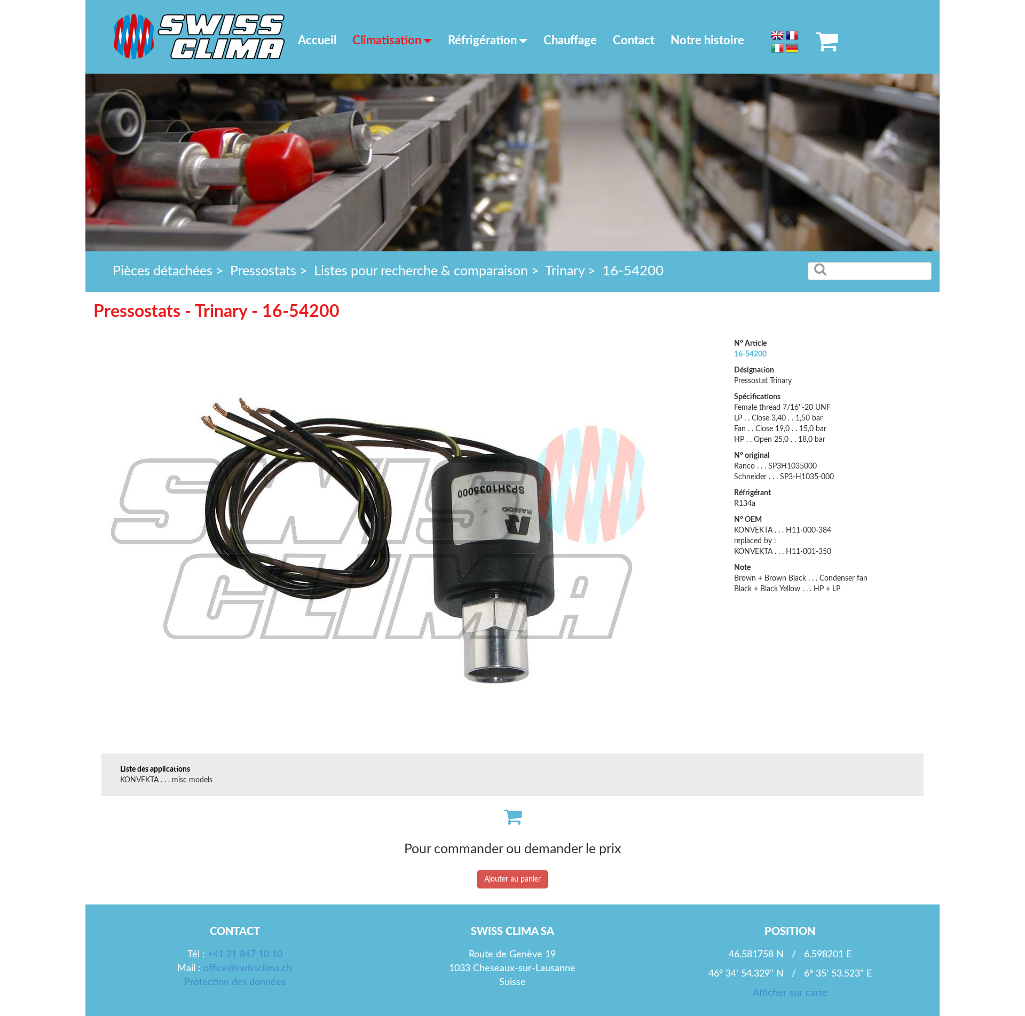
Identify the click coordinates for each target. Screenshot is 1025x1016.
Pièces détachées (162, 271)
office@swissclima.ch (247, 968)
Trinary (565, 271)
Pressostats (263, 271)
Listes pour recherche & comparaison (421, 271)
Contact (634, 40)
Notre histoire (707, 40)
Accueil (317, 40)
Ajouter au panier (512, 879)
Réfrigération (482, 40)
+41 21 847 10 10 (245, 954)
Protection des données (235, 982)
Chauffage (570, 40)
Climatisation (386, 40)
